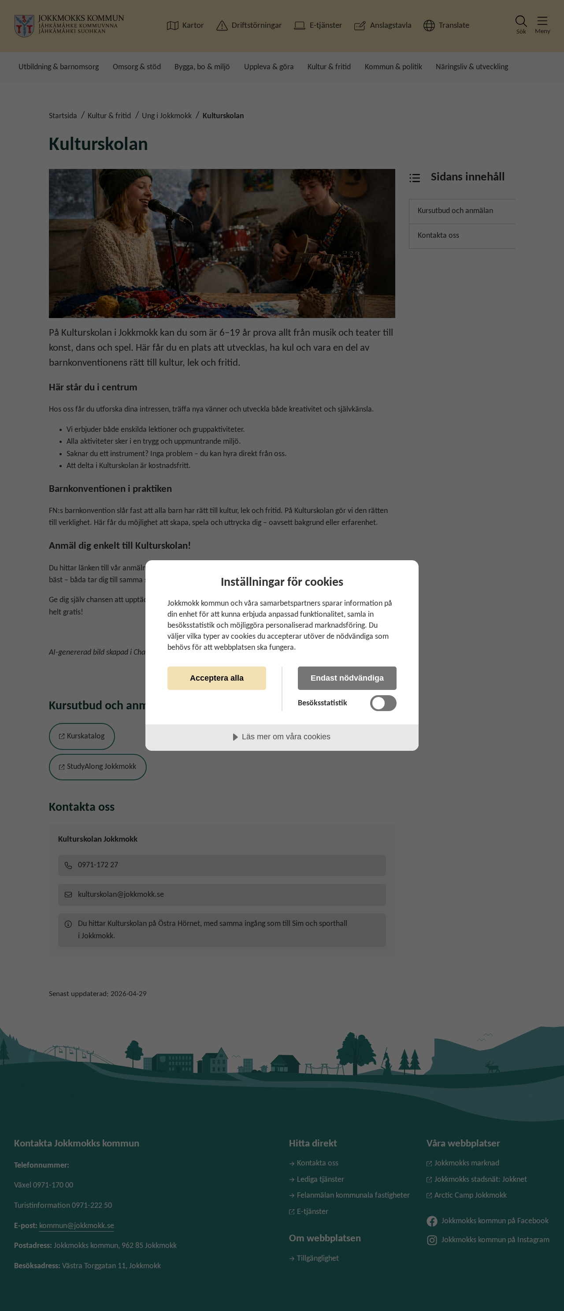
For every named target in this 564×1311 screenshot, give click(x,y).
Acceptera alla (217, 678)
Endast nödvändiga (347, 678)
